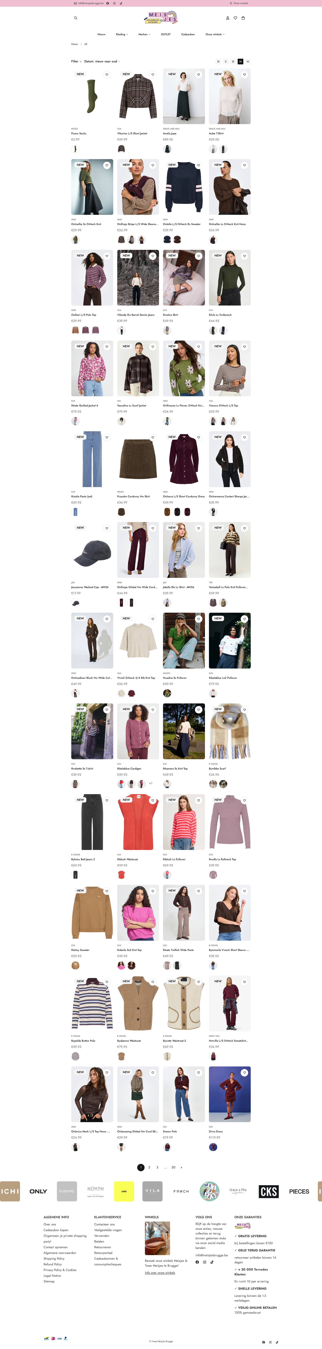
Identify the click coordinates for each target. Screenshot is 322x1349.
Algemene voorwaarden (60, 1253)
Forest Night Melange (75, 240)
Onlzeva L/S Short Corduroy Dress (184, 496)
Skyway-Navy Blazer (167, 602)
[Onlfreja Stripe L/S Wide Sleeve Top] (138, 187)
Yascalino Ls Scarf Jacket (131, 405)
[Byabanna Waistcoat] (138, 1003)
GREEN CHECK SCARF (223, 784)
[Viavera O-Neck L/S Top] (230, 368)
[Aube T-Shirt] (230, 96)
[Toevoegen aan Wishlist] (107, 74)
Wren (121, 512)
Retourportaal (103, 1253)
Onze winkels (214, 34)
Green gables (121, 1147)
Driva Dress (216, 1131)
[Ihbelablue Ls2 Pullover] (230, 641)
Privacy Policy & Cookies (60, 1270)
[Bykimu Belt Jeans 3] (92, 822)
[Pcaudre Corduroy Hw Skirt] (138, 459)
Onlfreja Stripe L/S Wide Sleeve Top (136, 224)
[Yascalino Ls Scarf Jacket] (138, 368)
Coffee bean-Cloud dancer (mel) (131, 240)
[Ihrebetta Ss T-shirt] (92, 731)
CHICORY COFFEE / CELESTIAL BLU (75, 784)
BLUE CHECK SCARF (213, 784)
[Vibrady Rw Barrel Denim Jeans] (138, 278)
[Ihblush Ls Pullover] (184, 822)
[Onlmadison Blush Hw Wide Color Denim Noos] (92, 641)
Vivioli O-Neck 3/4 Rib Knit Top (136, 678)
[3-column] (233, 61)
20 (173, 1167)
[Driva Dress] (230, 1094)
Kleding (120, 34)
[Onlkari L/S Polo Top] (92, 278)
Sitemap (49, 1281)
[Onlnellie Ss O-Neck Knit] (92, 187)
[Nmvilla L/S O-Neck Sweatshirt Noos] (230, 1003)
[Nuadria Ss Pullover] (184, 641)
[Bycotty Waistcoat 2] (184, 1003)
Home (74, 44)
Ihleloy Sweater (80, 950)
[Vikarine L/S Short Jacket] (138, 96)
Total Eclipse (223, 330)
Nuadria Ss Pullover (175, 678)
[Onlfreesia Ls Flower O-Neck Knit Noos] (184, 368)
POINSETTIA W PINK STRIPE (167, 875)
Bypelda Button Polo (83, 1041)
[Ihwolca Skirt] (184, 278)
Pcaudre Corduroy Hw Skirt (133, 496)
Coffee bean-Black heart (75, 1147)
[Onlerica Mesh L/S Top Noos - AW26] (92, 1094)
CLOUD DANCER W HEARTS (213, 693)
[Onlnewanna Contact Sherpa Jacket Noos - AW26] (230, 459)
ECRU (213, 149)
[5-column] (248, 61)
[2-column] (226, 61)
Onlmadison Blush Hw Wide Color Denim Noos (91, 678)
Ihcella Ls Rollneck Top (222, 859)
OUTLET (166, 34)
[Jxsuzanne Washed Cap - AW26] (92, 550)
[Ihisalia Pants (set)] (92, 459)
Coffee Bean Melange (213, 240)
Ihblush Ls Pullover (174, 859)
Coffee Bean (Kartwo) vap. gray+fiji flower (95, 330)
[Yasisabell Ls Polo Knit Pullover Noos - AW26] (230, 550)
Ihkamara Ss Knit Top (175, 768)
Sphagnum (75, 149)
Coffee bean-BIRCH (233, 421)
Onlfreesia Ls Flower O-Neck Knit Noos (183, 406)
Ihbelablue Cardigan (129, 768)
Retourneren (102, 1247)
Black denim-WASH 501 (121, 330)
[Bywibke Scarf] (230, 731)
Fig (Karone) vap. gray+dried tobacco (75, 330)
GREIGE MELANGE (167, 330)
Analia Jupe (169, 133)
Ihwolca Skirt (170, 315)
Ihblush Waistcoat (127, 859)
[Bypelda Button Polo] (92, 1003)
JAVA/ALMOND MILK (167, 965)
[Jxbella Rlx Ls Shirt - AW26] (184, 550)
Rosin (213, 330)
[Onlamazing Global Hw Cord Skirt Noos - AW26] (138, 1094)
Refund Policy (53, 1264)
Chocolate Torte (177, 512)
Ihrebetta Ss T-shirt (82, 768)
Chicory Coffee (131, 784)
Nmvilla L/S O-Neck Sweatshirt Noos (227, 1041)
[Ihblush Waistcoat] (138, 822)
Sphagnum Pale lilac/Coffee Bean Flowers (167, 421)
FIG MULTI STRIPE (75, 1056)
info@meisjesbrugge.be (212, 1255)
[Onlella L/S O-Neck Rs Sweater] (184, 187)
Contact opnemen (56, 1247)
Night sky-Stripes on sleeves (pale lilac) (167, 240)
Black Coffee (131, 602)
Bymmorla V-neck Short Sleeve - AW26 (228, 950)
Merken (143, 34)
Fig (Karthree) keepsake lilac (85, 330)
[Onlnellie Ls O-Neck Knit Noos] (230, 187)
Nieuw (101, 34)
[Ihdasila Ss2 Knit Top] (138, 913)
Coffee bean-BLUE (121, 149)
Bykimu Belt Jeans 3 (83, 859)
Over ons (50, 1224)
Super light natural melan (121, 693)
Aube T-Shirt (216, 133)
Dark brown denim (75, 693)
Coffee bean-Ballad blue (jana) (121, 240)
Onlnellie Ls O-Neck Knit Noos (227, 224)
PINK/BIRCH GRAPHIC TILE (75, 421)
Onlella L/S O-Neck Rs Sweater (182, 224)
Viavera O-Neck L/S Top (223, 405)
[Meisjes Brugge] (161, 18)
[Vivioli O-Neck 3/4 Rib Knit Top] (138, 641)
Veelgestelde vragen (108, 1230)
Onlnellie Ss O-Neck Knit (86, 224)
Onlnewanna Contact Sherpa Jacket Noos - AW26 (230, 496)
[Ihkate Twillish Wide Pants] (184, 913)
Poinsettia (121, 784)
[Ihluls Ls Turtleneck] (230, 278)
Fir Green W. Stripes (223, 602)
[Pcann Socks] (92, 96)
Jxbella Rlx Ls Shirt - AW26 (178, 587)
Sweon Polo (170, 1131)
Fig (187, 512)
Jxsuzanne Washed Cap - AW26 (90, 587)
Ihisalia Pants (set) (81, 496)
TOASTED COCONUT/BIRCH (75, 965)
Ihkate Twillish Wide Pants (178, 950)
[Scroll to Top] (315, 1331)
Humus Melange (121, 1056)
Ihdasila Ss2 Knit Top (129, 950)
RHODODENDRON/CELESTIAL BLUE (213, 875)
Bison (167, 512)
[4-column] (240, 61)
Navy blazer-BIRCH (213, 421)
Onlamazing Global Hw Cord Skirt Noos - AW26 (137, 1132)
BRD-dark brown (167, 1147)
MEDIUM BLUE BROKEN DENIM (75, 512)
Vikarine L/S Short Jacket (132, 133)
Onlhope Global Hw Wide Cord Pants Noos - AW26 (136, 587)
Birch (167, 1056)
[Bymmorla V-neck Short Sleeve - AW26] (230, 913)
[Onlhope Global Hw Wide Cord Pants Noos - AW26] (138, 550)
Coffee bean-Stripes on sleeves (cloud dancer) (177, 240)
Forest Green (167, 693)
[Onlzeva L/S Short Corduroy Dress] (184, 459)
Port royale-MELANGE (131, 693)
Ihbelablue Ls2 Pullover (223, 678)
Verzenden (101, 1235)
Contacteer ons (104, 1224)
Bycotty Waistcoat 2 (174, 1041)
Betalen (99, 1241)
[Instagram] (114, 3)
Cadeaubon (188, 34)
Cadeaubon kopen (56, 1230)
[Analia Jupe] (184, 96)
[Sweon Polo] (184, 1094)
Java (213, 965)
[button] (243, 18)
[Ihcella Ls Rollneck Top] (230, 822)
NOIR (223, 149)
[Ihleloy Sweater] (92, 913)
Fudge (121, 602)
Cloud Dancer (167, 784)
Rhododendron (141, 784)
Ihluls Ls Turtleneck (220, 315)
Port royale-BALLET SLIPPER (223, 421)
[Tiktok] (121, 3)
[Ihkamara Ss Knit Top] (184, 731)
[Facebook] (107, 3)
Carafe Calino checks (121, 421)
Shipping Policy (54, 1258)
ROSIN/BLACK (177, 965)
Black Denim (75, 875)
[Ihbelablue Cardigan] (138, 731)
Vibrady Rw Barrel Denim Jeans (135, 315)
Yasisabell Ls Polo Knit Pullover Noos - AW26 (227, 587)
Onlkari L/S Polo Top (83, 315)
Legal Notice (52, 1275)
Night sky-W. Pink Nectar (75, 602)
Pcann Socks (78, 133)
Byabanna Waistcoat (129, 1041)
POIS (167, 149)
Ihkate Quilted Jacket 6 (84, 405)
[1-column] (218, 61)
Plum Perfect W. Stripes (213, 602)
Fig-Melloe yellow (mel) (141, 240)
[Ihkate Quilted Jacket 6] (92, 368)
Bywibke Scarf (217, 768)
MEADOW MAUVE (121, 965)
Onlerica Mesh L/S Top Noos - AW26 (89, 1132)
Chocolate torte (213, 512)
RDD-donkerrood (213, 1147)
